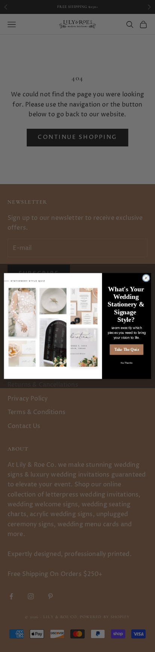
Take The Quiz (126, 349)
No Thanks (126, 362)
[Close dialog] (146, 277)
